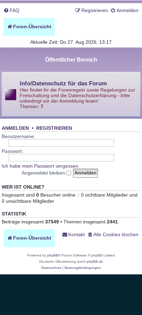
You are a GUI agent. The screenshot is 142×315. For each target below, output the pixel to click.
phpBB (52, 255)
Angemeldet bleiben (44, 173)
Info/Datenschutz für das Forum (63, 83)
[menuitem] (11, 10)
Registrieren (54, 128)
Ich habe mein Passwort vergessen (40, 166)
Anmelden (15, 128)
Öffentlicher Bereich (71, 60)
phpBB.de (95, 261)
